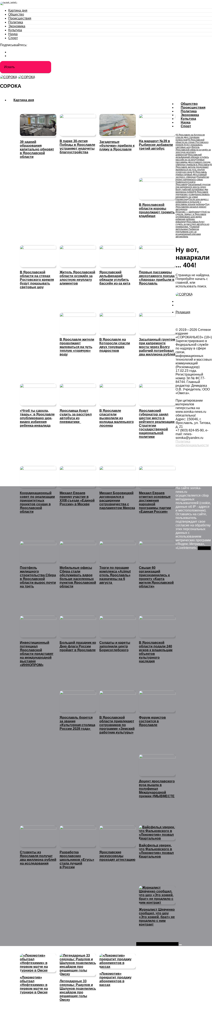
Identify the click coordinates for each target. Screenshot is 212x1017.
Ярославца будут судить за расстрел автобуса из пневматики (192, 224)
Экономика (16, 26)
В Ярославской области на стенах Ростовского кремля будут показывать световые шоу (192, 143)
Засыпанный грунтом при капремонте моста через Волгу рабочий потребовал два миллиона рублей (193, 188)
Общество (16, 14)
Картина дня (17, 10)
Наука (13, 34)
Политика (15, 22)
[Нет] (180, 944)
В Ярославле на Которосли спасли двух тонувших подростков (190, 137)
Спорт (13, 38)
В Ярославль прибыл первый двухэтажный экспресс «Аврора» (191, 174)
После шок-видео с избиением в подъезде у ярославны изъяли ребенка (192, 201)
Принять (204, 548)
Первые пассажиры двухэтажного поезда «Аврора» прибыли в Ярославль (193, 162)
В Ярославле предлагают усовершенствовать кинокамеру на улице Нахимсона (193, 196)
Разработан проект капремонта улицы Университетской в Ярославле (192, 181)
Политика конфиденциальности (192, 443)
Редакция (183, 312)
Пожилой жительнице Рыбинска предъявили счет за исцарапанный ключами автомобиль (188, 231)
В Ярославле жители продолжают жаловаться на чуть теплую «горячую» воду (194, 168)
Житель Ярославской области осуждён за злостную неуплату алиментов (193, 151)
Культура (15, 30)
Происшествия (19, 18)
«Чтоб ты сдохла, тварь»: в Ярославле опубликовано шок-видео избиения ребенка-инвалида (193, 216)
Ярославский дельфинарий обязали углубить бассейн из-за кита (192, 157)
